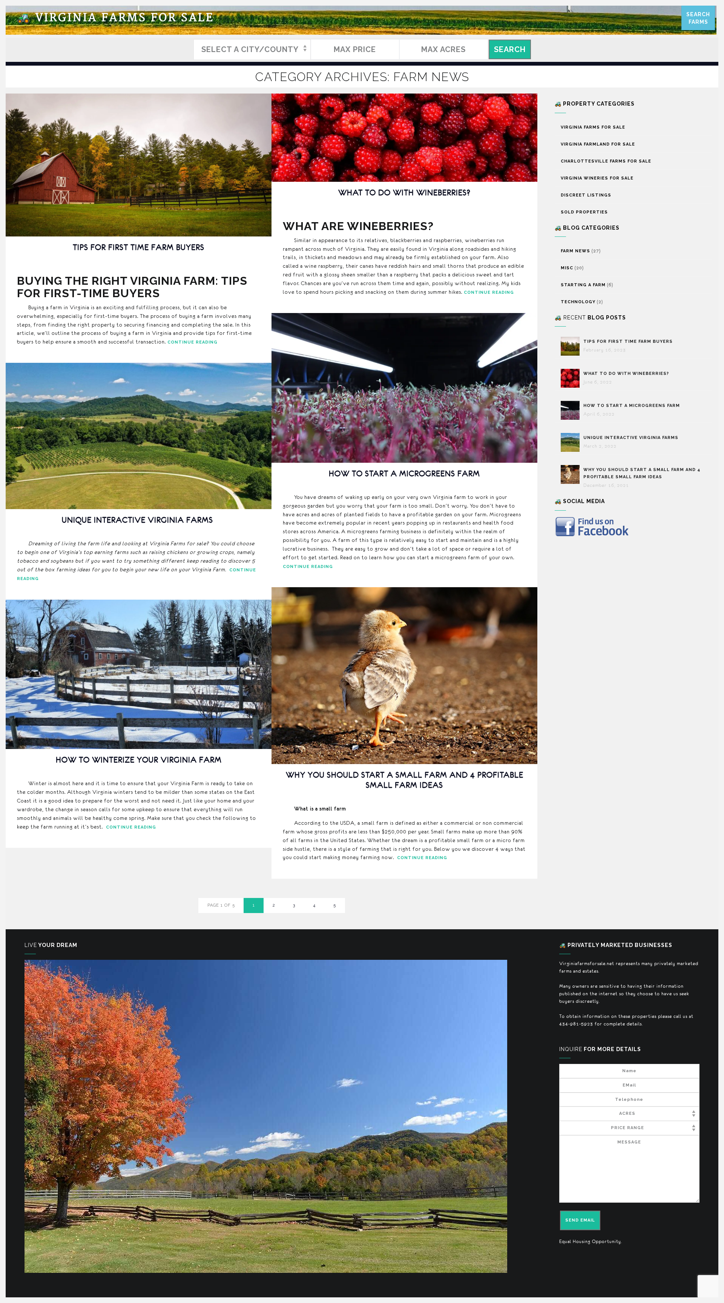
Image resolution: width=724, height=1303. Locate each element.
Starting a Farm (583, 284)
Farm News (575, 251)
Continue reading (192, 342)
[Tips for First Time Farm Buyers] (572, 346)
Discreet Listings (586, 195)
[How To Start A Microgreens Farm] (572, 410)
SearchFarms (698, 18)
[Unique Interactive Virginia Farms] (572, 442)
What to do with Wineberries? (404, 192)
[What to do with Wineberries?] (572, 378)
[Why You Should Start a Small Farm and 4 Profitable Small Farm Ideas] (572, 474)
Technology (578, 301)
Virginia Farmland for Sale (598, 144)
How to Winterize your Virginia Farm (139, 759)
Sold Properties (584, 212)
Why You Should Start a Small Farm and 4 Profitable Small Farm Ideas (404, 779)
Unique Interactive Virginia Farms (138, 520)
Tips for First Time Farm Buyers (138, 247)
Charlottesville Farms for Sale (606, 161)
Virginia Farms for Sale (115, 18)
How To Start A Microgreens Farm (404, 473)
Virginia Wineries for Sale (597, 178)
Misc (567, 268)
